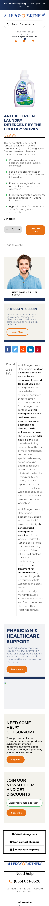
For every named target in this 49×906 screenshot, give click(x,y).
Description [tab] (10, 364)
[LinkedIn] (30, 349)
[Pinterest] (38, 349)
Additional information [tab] (10, 371)
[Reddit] (23, 349)
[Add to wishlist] (5, 245)
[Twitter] (15, 349)
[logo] (24, 15)
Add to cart (35, 230)
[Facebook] (7, 349)
